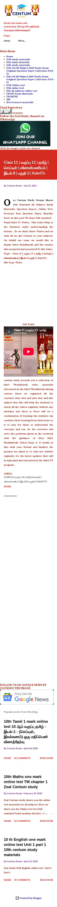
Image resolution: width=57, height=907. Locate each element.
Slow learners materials (19, 102)
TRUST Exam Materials (19, 93)
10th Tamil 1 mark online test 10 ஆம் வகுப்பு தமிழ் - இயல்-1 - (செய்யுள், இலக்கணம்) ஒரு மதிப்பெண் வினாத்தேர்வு (26, 731)
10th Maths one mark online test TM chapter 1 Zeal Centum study (26, 781)
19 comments (22, 880)
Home (7, 40)
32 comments (22, 758)
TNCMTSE (12, 96)
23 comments (22, 820)
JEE (8, 99)
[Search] (44, 6)
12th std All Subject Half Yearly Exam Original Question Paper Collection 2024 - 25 (30, 71)
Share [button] (7, 486)
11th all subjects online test (21, 90)
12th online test (15, 88)
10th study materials (18, 59)
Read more (46, 758)
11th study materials (17, 62)
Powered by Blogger (30, 898)
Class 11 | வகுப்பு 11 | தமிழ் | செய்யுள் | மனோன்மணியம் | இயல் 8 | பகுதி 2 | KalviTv (25, 479)
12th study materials (18, 65)
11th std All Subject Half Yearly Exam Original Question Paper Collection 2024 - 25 (30, 79)
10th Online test (15, 85)
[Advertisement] (28, 293)
